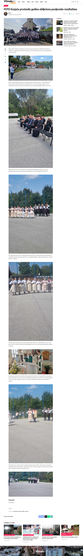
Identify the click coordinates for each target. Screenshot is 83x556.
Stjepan (9, 12)
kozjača (19, 511)
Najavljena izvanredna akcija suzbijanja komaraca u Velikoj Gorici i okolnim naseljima (71, 29)
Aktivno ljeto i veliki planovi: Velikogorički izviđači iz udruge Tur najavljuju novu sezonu (70, 36)
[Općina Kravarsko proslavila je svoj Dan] (70, 530)
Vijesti (6, 5)
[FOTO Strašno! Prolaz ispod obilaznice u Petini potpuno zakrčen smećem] (13, 530)
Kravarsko (64, 533)
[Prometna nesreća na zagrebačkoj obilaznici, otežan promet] (51, 530)
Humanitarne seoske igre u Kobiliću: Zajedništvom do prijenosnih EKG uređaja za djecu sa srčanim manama (70, 22)
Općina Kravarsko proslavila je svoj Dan (69, 537)
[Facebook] (72, 2)
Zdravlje (72, 25)
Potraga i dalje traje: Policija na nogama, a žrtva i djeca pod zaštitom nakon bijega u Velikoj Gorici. (70, 42)
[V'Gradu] (10, 2)
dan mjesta (15, 511)
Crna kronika (65, 45)
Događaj (64, 25)
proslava (26, 511)
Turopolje (68, 25)
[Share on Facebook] (68, 14)
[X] (73, 2)
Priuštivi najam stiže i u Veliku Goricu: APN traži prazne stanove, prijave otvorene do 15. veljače (31, 538)
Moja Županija (70, 533)
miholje (23, 511)
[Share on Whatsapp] (71, 14)
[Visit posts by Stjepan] (5, 14)
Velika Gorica (65, 32)
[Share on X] (70, 14)
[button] (75, 2)
